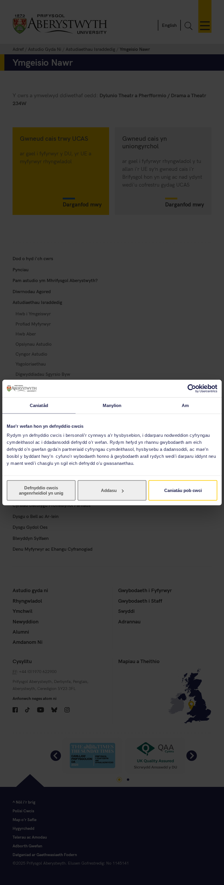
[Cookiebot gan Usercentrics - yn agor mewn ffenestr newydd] (191, 388)
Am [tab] (185, 405)
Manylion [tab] (112, 405)
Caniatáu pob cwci (183, 490)
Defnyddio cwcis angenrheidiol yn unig (41, 490)
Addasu (109, 490)
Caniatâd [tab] (39, 405)
